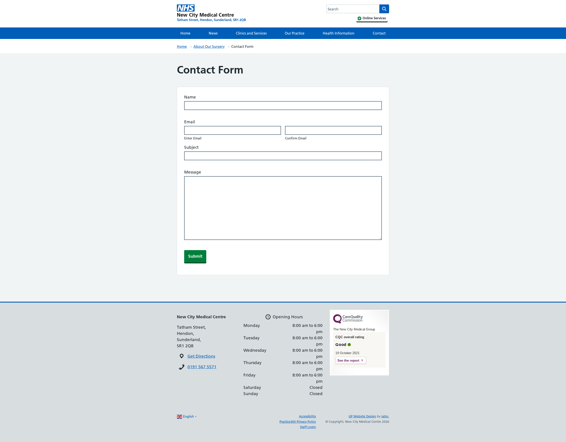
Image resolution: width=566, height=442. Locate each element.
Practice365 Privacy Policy (297, 422)
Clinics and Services (251, 33)
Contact (379, 33)
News (213, 33)
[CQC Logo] (348, 322)
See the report (348, 360)
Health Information (338, 33)
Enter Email (192, 138)
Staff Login (308, 427)
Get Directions (201, 356)
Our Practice (294, 33)
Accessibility (307, 416)
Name (190, 97)
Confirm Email (295, 138)
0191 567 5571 (201, 366)
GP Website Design (362, 416)
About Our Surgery (209, 46)
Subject (191, 147)
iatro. (385, 416)
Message (192, 172)
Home (185, 33)
